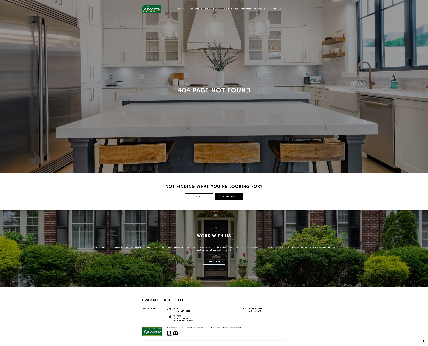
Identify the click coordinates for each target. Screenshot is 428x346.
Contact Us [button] (214, 261)
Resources (246, 9)
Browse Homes (229, 197)
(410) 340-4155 (254, 311)
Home (199, 197)
